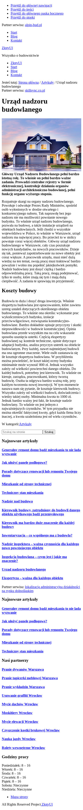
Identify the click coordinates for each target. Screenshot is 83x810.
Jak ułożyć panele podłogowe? (24, 462)
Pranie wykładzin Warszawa (23, 687)
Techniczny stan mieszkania (22, 492)
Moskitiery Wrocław (17, 713)
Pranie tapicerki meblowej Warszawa (30, 678)
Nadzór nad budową (17, 501)
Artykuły (25, 424)
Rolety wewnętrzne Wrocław (23, 748)
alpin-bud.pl (33, 25)
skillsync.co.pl (35, 90)
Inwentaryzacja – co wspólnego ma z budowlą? (37, 535)
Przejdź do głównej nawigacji (31, 5)
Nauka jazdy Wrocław (19, 739)
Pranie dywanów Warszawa (23, 669)
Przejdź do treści (22, 9)
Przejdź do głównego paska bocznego (37, 13)
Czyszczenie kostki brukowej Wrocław (31, 730)
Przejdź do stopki (23, 17)
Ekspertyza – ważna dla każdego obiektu (32, 578)
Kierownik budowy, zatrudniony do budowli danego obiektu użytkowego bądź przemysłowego (41, 512)
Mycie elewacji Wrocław (20, 721)
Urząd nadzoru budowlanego (24, 569)
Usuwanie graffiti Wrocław (22, 695)
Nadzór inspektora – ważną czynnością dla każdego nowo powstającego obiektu (40, 546)
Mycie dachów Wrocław (20, 704)
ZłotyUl (7, 48)
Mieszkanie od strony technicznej (26, 484)
